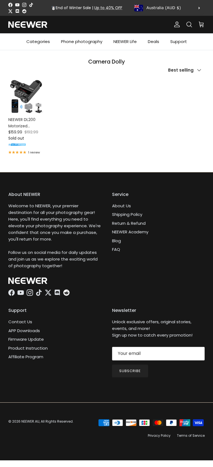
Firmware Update (26, 339)
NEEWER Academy (130, 232)
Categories (38, 41)
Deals (153, 41)
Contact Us (20, 322)
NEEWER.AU (30, 421)
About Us (121, 206)
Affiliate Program (25, 357)
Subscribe (130, 370)
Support (178, 41)
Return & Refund (129, 223)
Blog (116, 241)
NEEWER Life (125, 41)
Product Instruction (28, 348)
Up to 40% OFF (108, 8)
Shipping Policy (127, 214)
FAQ (116, 249)
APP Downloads (24, 331)
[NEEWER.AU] (27, 24)
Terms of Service (191, 435)
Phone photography (81, 41)
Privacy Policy (159, 435)
